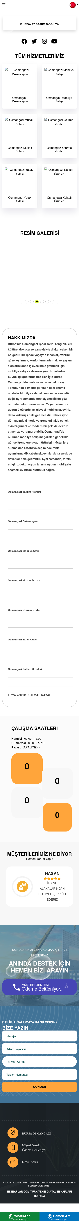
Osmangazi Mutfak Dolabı (20, 149)
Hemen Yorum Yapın (39, 859)
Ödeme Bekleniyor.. (35, 1150)
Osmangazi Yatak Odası (19, 199)
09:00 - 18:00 (26, 738)
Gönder (39, 1087)
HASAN (31, 873)
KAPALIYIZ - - (25, 747)
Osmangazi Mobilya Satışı (59, 99)
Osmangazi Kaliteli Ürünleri (59, 199)
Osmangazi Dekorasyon (20, 99)
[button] (74, 4)
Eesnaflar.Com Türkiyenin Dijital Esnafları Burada (39, 1194)
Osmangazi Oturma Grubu (59, 149)
